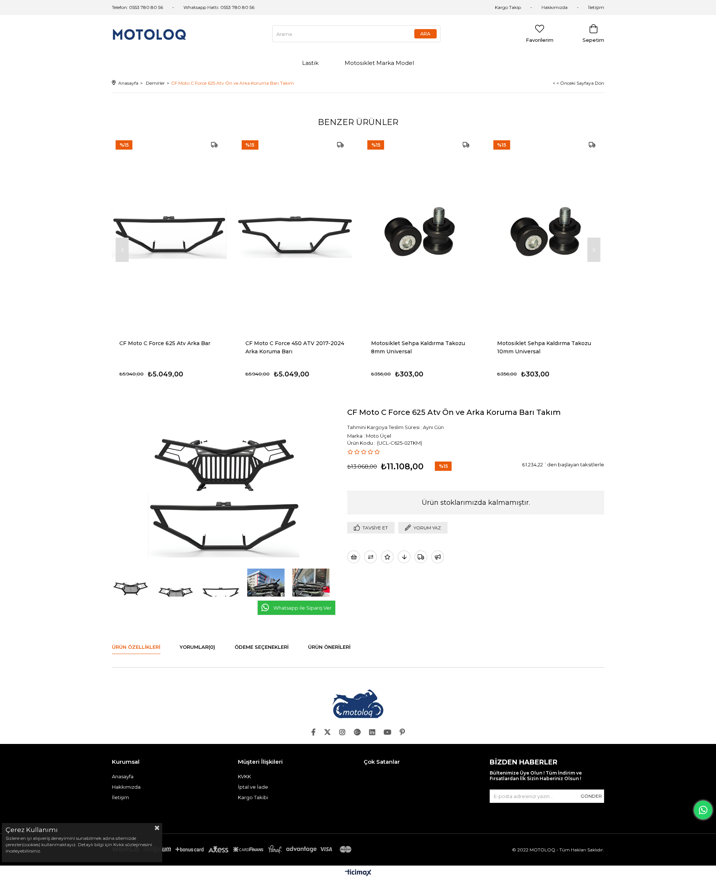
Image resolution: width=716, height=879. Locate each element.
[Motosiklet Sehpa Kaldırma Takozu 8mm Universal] (421, 234)
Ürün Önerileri (329, 647)
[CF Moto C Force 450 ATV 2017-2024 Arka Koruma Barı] (295, 234)
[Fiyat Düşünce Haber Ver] (404, 556)
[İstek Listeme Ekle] (353, 556)
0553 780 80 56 (237, 7)
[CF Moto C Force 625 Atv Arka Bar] (169, 234)
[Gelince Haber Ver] (437, 556)
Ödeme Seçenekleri (262, 647)
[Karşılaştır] (370, 556)
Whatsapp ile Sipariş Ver (302, 608)
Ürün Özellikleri (136, 647)
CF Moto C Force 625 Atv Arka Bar (164, 343)
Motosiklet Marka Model (379, 62)
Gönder (591, 796)
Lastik (310, 62)
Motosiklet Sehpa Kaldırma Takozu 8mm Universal (418, 347)
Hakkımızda (554, 7)
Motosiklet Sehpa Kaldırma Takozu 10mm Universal (544, 347)
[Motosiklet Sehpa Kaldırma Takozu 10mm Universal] (547, 234)
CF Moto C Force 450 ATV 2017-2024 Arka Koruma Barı (294, 347)
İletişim (596, 7)
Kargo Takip (508, 7)
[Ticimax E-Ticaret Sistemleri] (358, 873)
